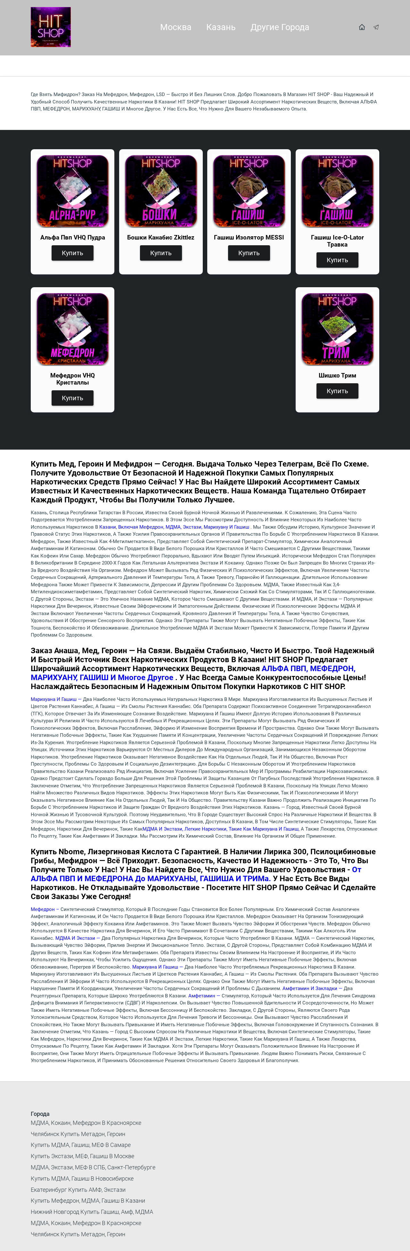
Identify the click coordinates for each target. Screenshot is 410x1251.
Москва (176, 27)
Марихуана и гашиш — (57, 699)
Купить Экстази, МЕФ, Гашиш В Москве (82, 1156)
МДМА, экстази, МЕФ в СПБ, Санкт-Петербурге (93, 1167)
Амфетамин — (205, 996)
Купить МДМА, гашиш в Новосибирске (82, 1178)
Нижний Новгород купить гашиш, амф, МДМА (92, 1211)
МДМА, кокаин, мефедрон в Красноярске (86, 1122)
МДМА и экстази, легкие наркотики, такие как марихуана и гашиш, (222, 829)
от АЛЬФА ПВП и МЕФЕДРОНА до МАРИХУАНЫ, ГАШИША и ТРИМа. (196, 874)
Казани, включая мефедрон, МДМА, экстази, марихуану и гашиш (174, 527)
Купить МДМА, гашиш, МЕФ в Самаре (81, 1144)
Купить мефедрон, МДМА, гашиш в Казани (88, 1200)
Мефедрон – (46, 909)
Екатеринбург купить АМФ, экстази (78, 1189)
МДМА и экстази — (78, 938)
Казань (221, 27)
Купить (72, 253)
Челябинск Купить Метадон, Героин (78, 1134)
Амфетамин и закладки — (313, 988)
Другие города (279, 27)
